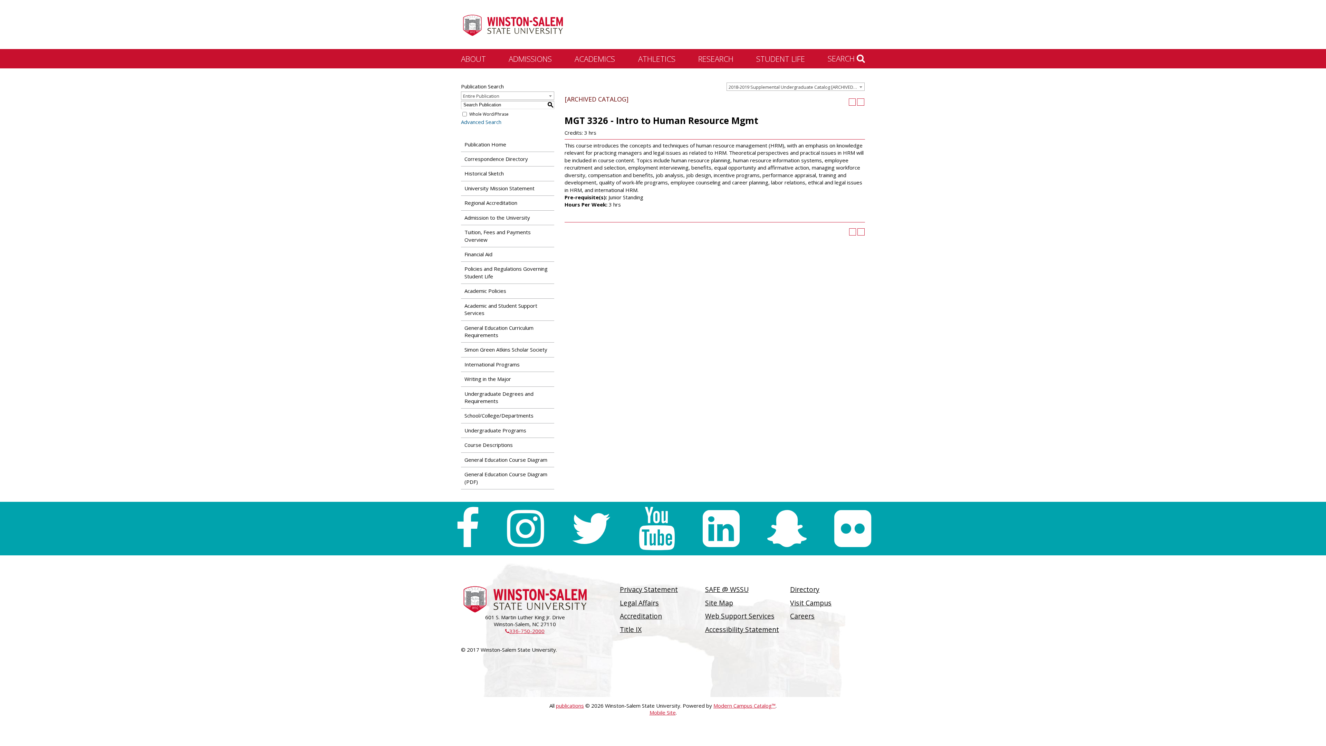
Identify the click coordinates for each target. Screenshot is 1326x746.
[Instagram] (525, 528)
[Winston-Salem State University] (513, 25)
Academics (595, 59)
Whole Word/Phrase (489, 114)
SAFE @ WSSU (727, 589)
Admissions (530, 59)
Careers (802, 616)
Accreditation (641, 616)
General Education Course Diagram (505, 459)
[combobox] (796, 87)
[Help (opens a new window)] (860, 102)
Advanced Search (481, 121)
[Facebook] (467, 528)
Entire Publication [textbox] (481, 96)
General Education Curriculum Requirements (499, 331)
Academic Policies (485, 290)
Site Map (719, 603)
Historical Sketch (484, 173)
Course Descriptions (488, 444)
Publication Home (485, 144)
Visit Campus (811, 603)
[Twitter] (591, 528)
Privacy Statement (649, 589)
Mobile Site (663, 712)
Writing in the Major (487, 378)
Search (842, 58)
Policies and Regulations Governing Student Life (506, 272)
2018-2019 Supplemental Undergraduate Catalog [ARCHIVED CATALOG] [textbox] (796, 87)
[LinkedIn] (721, 528)
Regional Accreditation (490, 202)
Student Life (780, 59)
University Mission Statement (499, 188)
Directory (804, 589)
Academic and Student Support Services (500, 309)
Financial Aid (478, 254)
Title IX (631, 629)
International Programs (492, 364)
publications (570, 705)
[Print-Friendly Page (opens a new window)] (852, 102)
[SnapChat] (787, 528)
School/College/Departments (499, 415)
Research (715, 59)
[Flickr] (852, 528)
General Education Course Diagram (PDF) (505, 478)
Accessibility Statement (742, 629)
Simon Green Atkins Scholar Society (505, 349)
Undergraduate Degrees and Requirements (499, 397)
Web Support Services (740, 616)
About (473, 59)
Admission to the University (497, 217)
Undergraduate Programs (495, 430)
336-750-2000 (525, 631)
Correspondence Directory (496, 158)
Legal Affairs (639, 603)
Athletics (656, 59)
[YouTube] (656, 528)
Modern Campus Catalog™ (744, 705)
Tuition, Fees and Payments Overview (497, 236)
